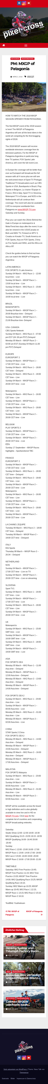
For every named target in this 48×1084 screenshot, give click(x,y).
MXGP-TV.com (12, 816)
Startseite (5, 1078)
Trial (8, 971)
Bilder (13, 1078)
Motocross (15, 58)
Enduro (9, 944)
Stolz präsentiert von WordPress (15, 1069)
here (26, 816)
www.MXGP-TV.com (27, 210)
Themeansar (24, 1072)
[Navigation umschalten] (26, 45)
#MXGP (30, 77)
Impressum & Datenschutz (26, 1078)
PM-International (28, 58)
